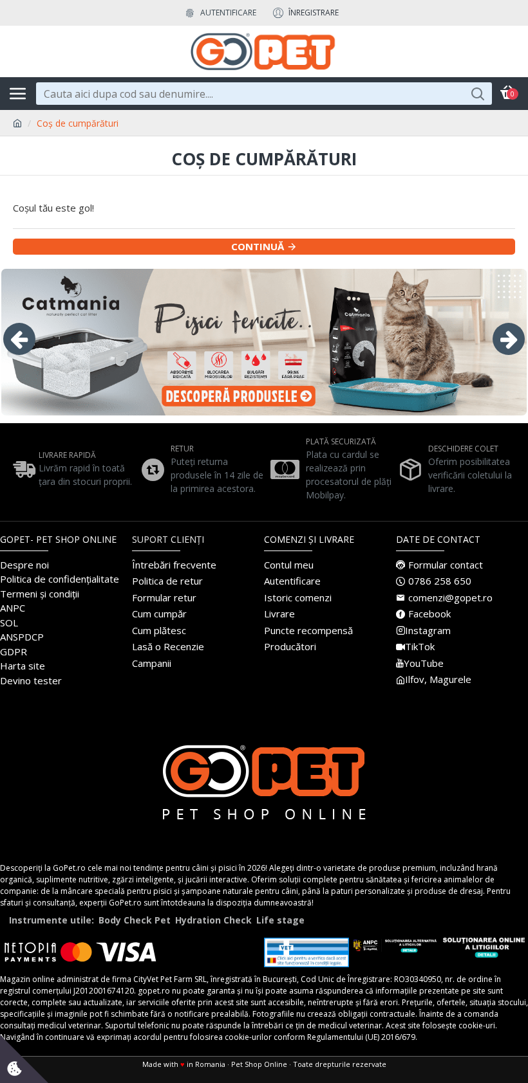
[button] (19, 339)
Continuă (257, 246)
